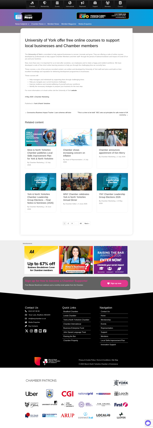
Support (104, 332)
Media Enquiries (85, 24)
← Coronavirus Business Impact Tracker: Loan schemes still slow (48, 112)
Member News (53, 24)
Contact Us (105, 311)
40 (81, 223)
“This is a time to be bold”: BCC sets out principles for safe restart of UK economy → (102, 114)
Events (103, 324)
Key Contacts (33, 326)
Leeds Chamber (69, 316)
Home (103, 316)
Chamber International (72, 324)
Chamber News (37, 24)
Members (104, 336)
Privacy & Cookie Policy (87, 360)
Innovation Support (108, 345)
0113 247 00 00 (34, 311)
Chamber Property (70, 340)
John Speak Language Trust (74, 332)
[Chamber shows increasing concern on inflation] (76, 137)
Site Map (115, 360)
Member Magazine (68, 24)
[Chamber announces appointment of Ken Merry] (112, 137)
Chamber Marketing (42, 97)
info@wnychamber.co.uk (37, 318)
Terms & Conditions (103, 360)
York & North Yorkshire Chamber (76, 320)
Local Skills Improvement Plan (113, 340)
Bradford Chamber (70, 311)
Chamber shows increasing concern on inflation (74, 153)
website (74, 90)
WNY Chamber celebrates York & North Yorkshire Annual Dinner (76, 197)
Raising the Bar (69, 336)
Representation (107, 328)
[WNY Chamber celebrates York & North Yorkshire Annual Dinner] (76, 182)
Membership (106, 320)
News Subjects (21, 24)
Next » (87, 223)
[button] (28, 24)
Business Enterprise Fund (73, 328)
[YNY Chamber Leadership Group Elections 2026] (112, 182)
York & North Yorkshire (42, 103)
